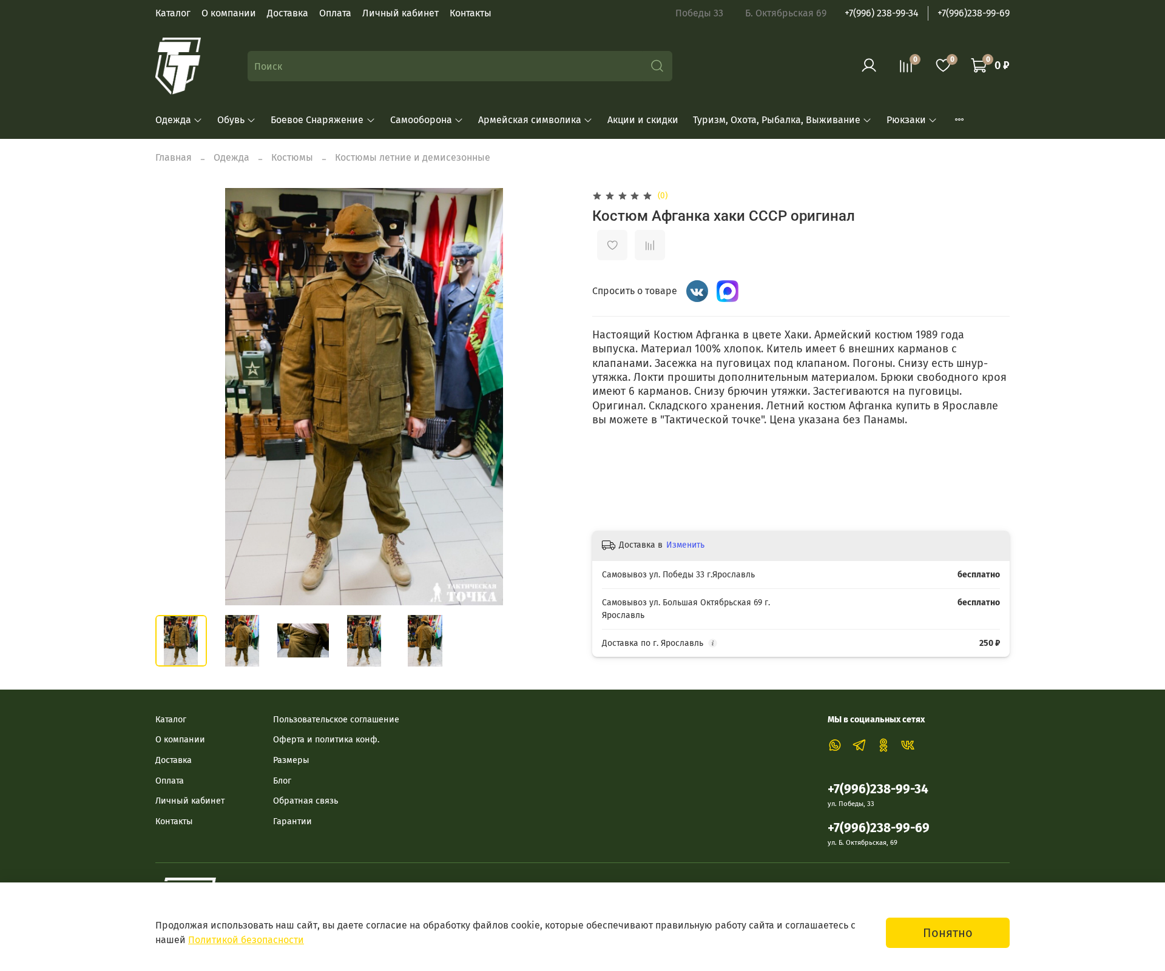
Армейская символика (529, 120)
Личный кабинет (400, 13)
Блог (282, 781)
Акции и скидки (642, 120)
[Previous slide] (174, 396)
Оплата (335, 13)
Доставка (287, 13)
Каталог (173, 13)
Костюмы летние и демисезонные (412, 157)
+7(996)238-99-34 (878, 789)
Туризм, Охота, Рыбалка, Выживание (776, 120)
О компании (228, 13)
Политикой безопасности (246, 940)
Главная (173, 157)
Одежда (173, 120)
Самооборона (421, 120)
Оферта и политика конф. (326, 739)
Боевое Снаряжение (317, 120)
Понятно (948, 933)
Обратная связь (305, 801)
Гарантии (292, 821)
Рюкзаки (906, 120)
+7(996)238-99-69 (973, 13)
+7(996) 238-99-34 (882, 13)
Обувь (231, 120)
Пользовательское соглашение (336, 719)
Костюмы (292, 157)
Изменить (685, 545)
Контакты (470, 13)
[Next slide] (553, 396)
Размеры (291, 760)
